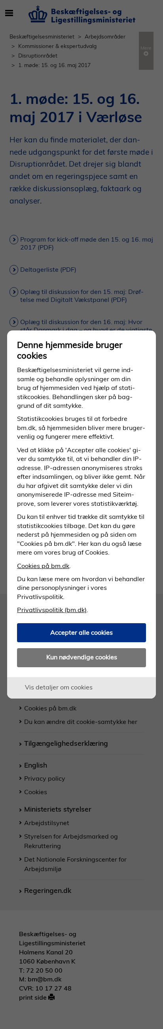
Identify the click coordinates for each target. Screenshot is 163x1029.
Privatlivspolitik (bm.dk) (52, 610)
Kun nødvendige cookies (81, 657)
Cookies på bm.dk (43, 566)
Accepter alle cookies (81, 632)
